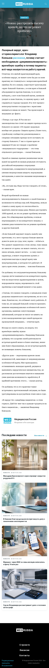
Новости (24, 17)
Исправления (7, 666)
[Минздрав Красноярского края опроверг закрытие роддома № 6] (24, 455)
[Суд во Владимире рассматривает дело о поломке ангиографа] (24, 584)
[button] (46, 4)
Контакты (24, 655)
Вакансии (24, 650)
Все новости (40, 435)
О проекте (24, 645)
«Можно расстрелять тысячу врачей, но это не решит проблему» (24, 27)
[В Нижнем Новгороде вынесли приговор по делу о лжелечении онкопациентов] (24, 498)
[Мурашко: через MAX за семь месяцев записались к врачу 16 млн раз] (24, 541)
